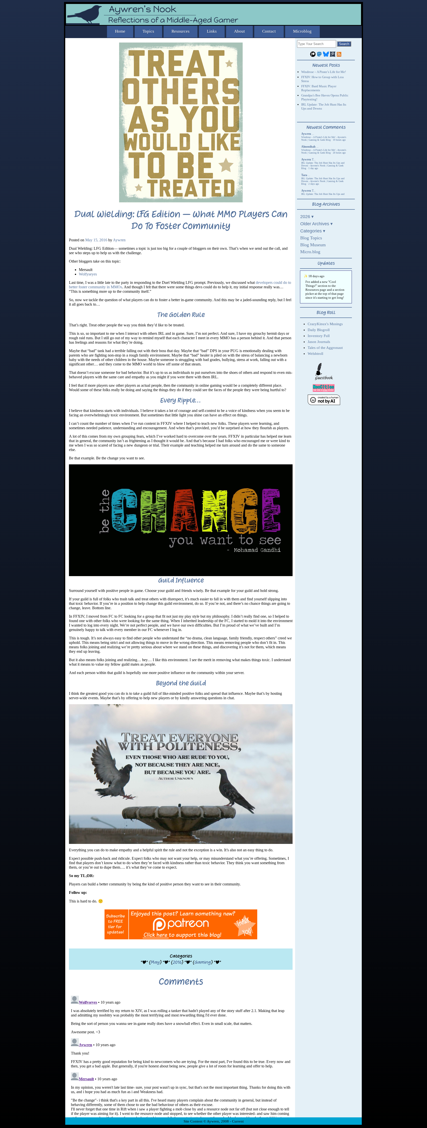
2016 (177, 962)
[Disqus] (181, 1055)
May (155, 962)
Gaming (202, 962)
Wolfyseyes (88, 274)
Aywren (119, 240)
